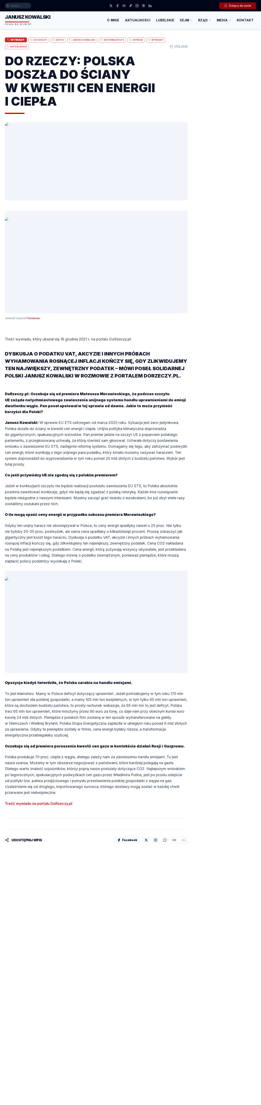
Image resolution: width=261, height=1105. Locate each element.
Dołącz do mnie (240, 5)
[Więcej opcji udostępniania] (184, 840)
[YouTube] (124, 5)
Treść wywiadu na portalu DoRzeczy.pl (38, 803)
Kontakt (245, 20)
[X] (111, 5)
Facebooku (33, 318)
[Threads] (143, 5)
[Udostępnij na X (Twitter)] (146, 840)
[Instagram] (137, 5)
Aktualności (137, 20)
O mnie (113, 20)
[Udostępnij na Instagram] (155, 840)
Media (222, 20)
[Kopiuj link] (174, 840)
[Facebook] (117, 5)
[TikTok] (130, 5)
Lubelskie (165, 20)
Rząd (203, 20)
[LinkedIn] (150, 5)
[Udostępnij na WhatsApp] (165, 840)
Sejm (184, 20)
